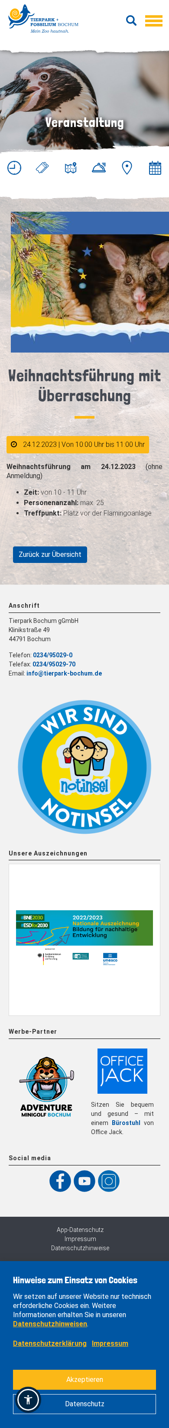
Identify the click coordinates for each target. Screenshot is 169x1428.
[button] (28, 1400)
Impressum (80, 1238)
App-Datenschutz (80, 1229)
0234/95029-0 (52, 655)
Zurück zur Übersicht (50, 554)
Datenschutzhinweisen (50, 1324)
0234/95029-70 (53, 664)
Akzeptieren (84, 1379)
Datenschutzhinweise (80, 1248)
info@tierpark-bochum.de (64, 673)
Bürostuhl (126, 1122)
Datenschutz (84, 1404)
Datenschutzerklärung (50, 1343)
